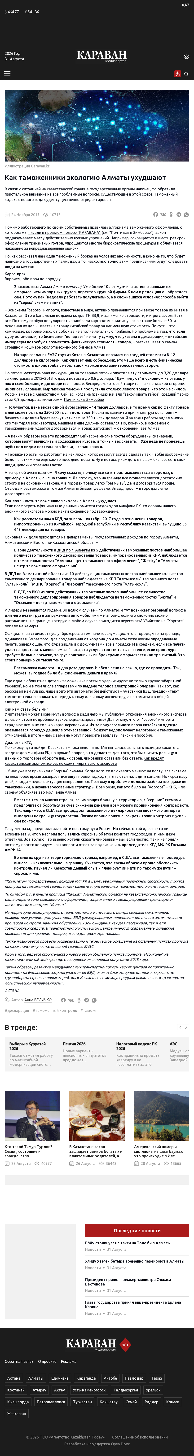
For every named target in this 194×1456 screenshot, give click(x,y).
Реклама (68, 1361)
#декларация (17, 1010)
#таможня (90, 1010)
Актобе (110, 1378)
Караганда (86, 1378)
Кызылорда (18, 1402)
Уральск (153, 1390)
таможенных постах (36, 561)
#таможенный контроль (55, 1010)
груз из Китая (71, 355)
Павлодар (134, 1378)
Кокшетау (109, 1402)
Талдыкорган (126, 1390)
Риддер (151, 1402)
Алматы (35, 1378)
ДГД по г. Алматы (74, 550)
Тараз (156, 1378)
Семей (131, 1402)
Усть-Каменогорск (89, 1390)
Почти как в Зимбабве (84, 399)
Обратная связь (19, 1361)
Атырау (39, 1390)
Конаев (172, 1402)
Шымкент (60, 1378)
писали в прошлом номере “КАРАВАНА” (64, 232)
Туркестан (82, 1402)
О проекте (47, 1361)
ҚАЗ (185, 5)
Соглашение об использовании (140, 1437)
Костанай (16, 1390)
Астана (13, 1378)
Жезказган (16, 1414)
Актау (59, 1390)
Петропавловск (51, 1402)
